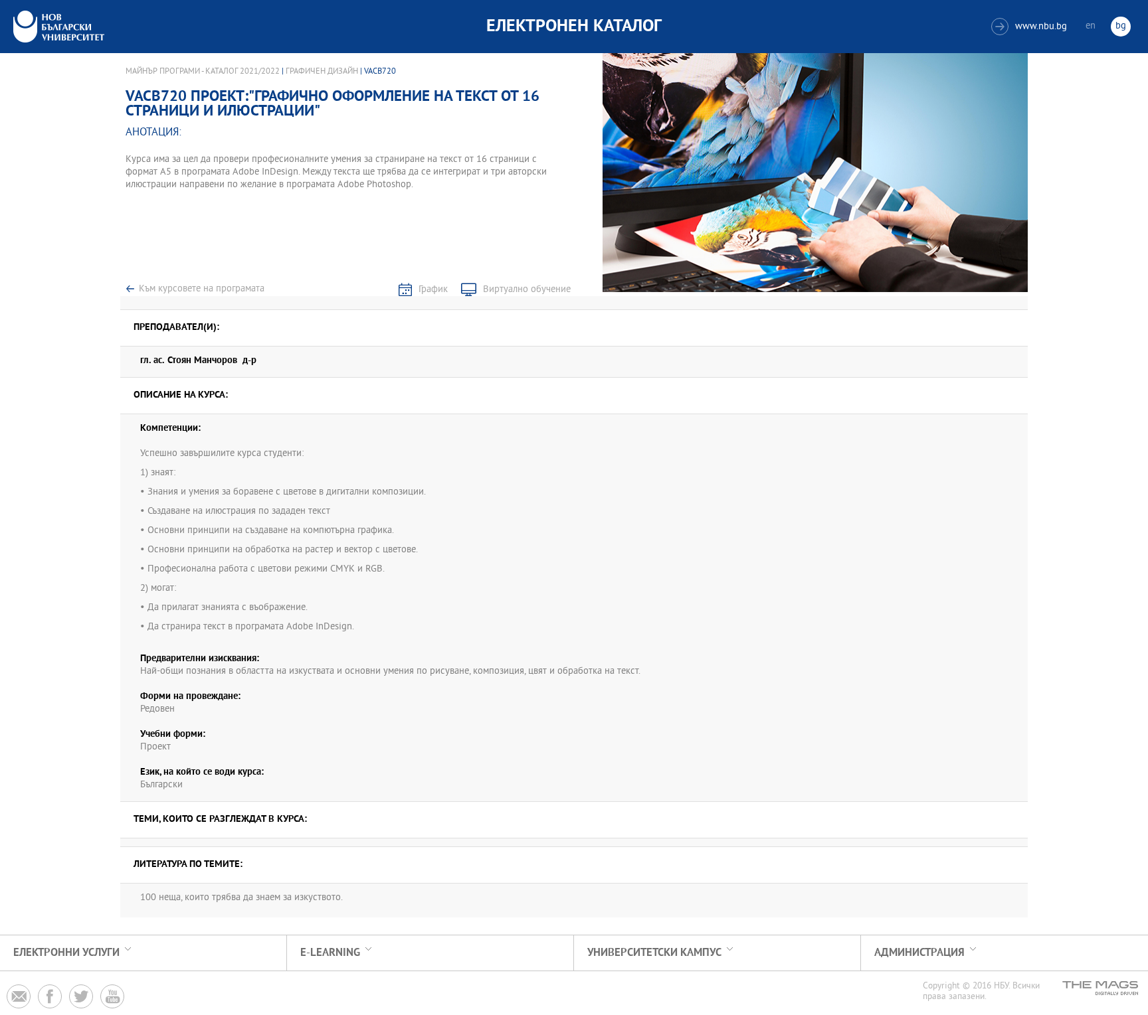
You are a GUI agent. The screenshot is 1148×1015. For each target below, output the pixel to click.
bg (1120, 26)
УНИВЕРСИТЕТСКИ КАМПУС (654, 953)
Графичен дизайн (322, 71)
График (433, 289)
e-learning (330, 953)
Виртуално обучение (527, 289)
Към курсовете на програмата (201, 289)
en (1091, 26)
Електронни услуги (66, 953)
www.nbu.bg (1031, 27)
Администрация (919, 953)
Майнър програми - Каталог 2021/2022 (203, 71)
